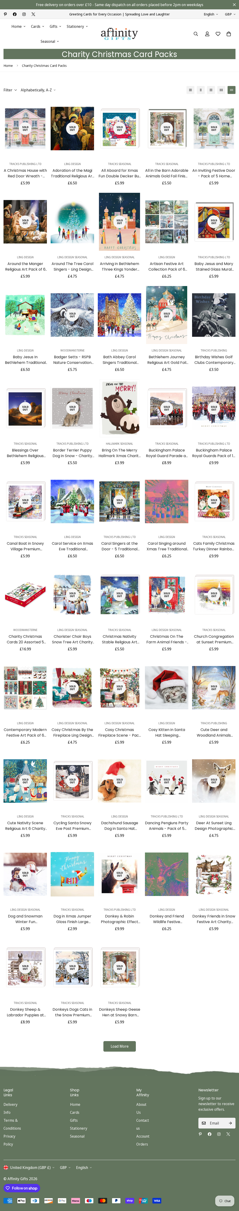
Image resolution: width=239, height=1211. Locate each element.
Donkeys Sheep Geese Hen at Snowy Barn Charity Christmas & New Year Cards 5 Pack (119, 1012)
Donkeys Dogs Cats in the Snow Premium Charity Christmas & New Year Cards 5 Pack (72, 1012)
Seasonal (48, 41)
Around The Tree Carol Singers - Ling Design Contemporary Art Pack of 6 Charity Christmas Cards (72, 266)
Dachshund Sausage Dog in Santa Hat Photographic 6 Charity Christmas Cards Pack (119, 825)
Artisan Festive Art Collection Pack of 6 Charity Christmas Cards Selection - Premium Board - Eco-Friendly (166, 266)
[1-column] (190, 90)
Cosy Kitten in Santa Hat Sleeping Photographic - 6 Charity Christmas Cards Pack (166, 732)
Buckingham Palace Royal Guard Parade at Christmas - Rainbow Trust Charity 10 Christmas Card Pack (166, 453)
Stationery (75, 26)
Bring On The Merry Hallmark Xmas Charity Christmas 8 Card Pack (119, 453)
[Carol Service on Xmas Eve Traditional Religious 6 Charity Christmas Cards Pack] (72, 501)
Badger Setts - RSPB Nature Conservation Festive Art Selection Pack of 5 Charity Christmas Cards (72, 359)
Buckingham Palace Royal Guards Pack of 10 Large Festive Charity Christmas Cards (213, 453)
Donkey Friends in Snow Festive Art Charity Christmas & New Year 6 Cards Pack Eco (213, 919)
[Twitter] (33, 14)
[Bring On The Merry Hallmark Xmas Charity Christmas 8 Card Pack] (119, 408)
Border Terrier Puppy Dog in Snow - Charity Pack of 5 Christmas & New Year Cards (72, 453)
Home (16, 26)
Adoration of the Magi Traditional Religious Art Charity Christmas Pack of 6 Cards (72, 173)
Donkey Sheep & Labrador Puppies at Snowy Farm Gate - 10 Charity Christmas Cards (25, 1012)
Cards (35, 26)
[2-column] (201, 90)
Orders (142, 1144)
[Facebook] (15, 14)
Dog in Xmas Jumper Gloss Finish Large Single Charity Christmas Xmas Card (72, 919)
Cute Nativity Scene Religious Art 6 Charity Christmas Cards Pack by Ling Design (25, 825)
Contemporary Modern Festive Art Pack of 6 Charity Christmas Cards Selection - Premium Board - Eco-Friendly (25, 732)
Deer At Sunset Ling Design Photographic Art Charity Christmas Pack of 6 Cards (214, 825)
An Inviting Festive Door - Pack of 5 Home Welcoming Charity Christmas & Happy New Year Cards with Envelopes (213, 173)
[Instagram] (24, 14)
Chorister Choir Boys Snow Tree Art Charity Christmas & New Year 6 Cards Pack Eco (72, 639)
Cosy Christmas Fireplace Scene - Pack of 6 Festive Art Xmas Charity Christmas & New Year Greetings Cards (119, 732)
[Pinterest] (5, 14)
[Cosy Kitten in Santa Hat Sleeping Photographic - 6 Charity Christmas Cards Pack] (166, 688)
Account (142, 1136)
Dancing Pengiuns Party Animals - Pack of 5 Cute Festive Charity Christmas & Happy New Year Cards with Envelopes (166, 825)
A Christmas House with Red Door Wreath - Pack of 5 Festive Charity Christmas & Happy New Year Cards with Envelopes (25, 173)
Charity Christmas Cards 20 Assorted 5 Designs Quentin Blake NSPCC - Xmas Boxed (25, 639)
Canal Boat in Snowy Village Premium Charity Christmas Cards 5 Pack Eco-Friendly (25, 546)
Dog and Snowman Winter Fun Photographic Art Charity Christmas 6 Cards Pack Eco (25, 919)
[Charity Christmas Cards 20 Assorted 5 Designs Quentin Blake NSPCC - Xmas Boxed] (25, 595)
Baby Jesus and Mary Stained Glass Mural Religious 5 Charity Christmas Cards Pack (213, 266)
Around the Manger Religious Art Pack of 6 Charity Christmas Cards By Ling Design (25, 266)
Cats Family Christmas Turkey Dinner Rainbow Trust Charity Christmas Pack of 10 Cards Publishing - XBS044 (214, 546)
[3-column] (211, 90)
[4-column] (221, 90)
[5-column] (231, 90)
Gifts (53, 26)
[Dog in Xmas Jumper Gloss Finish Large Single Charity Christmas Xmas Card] (72, 874)
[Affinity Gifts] (119, 34)
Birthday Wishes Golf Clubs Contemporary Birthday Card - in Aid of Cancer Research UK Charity (214, 359)
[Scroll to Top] (230, 1185)
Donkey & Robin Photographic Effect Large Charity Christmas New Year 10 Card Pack (119, 919)
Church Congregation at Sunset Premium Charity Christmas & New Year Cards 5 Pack (214, 639)
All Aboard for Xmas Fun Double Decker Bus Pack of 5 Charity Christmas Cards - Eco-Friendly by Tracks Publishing (119, 173)
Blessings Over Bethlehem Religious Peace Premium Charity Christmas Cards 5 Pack (25, 453)
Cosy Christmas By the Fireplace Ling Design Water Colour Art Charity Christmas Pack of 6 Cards (72, 732)
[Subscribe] (230, 1123)
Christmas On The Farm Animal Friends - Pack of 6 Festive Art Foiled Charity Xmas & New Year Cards (166, 639)
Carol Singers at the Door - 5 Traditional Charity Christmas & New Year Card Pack (119, 546)
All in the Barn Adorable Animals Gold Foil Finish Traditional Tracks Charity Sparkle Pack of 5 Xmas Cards (166, 173)
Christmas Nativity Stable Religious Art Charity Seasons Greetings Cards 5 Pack (119, 639)
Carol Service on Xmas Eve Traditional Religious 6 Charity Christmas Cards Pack (72, 546)
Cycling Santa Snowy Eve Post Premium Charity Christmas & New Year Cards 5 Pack (72, 825)
